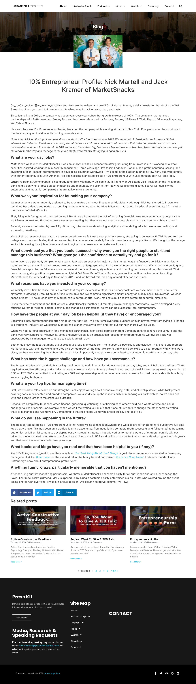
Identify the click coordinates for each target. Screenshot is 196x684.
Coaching (153, 6)
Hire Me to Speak (82, 6)
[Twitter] (161, 673)
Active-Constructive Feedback (31, 539)
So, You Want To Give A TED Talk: (92, 539)
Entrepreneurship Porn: (145, 539)
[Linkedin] (178, 673)
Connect (169, 6)
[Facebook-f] (155, 673)
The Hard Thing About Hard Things (96, 453)
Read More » (16, 562)
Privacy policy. (52, 673)
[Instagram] (172, 673)
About (63, 6)
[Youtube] (166, 673)
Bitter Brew (43, 457)
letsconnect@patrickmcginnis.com (39, 645)
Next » (114, 570)
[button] (181, 6)
